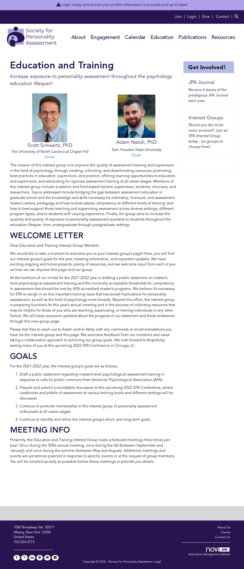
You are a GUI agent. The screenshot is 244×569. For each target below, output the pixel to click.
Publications (192, 37)
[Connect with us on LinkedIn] (32, 557)
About (78, 37)
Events (225, 532)
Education (162, 37)
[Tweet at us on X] (24, 557)
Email (49, 157)
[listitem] (180, 17)
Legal (157, 561)
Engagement (105, 37)
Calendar (135, 37)
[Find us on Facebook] (17, 557)
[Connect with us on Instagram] (39, 557)
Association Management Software (209, 554)
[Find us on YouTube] (47, 557)
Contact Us (222, 537)
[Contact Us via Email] (55, 557)
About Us (223, 527)
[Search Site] (237, 17)
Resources (223, 37)
